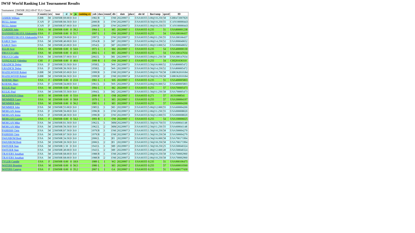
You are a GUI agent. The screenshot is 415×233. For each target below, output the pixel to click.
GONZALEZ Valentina (14, 60)
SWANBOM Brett (11, 138)
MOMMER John (11, 103)
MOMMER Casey (11, 99)
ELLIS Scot (8, 49)
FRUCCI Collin (10, 52)
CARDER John (10, 29)
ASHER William (10, 18)
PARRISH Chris (10, 130)
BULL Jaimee (9, 21)
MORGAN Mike (11, 122)
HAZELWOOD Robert (14, 72)
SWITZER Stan (10, 146)
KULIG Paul (9, 87)
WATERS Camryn (11, 169)
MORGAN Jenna (11, 111)
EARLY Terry (9, 41)
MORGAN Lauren (12, 118)
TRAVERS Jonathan (13, 153)
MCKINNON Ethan (12, 95)
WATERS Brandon (12, 165)
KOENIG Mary (10, 80)
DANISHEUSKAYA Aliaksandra (19, 33)
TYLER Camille (10, 161)
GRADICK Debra (11, 64)
